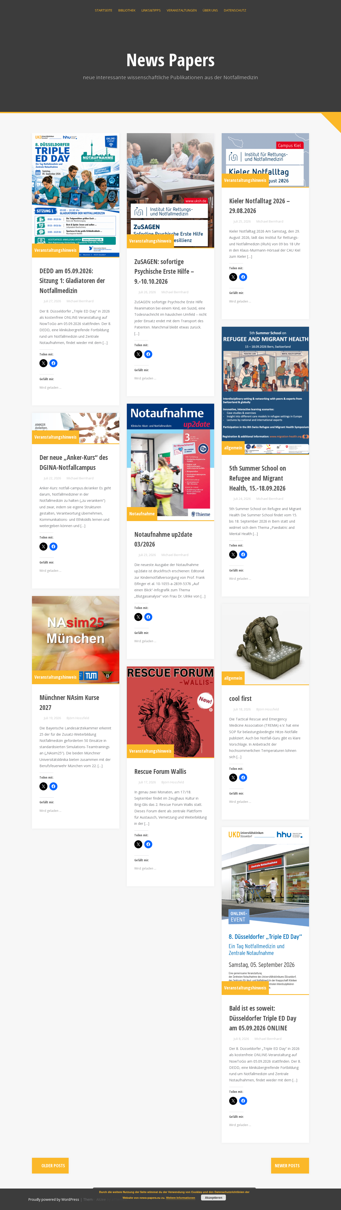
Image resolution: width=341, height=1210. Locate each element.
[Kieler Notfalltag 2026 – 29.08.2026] (265, 160)
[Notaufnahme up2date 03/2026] (170, 462)
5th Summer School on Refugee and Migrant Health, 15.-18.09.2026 (257, 478)
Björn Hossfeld (78, 718)
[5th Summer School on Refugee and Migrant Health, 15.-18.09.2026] (265, 390)
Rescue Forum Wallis (160, 771)
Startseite (103, 10)
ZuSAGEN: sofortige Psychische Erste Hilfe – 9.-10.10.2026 (164, 271)
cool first (240, 698)
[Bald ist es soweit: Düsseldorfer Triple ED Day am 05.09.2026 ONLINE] (265, 910)
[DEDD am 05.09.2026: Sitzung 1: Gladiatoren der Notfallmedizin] (75, 195)
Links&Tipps (151, 10)
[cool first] (265, 644)
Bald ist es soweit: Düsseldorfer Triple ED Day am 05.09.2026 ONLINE (262, 1018)
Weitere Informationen (180, 1198)
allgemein (233, 448)
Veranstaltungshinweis (55, 250)
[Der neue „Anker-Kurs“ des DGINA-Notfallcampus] (75, 428)
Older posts (52, 1166)
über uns (210, 10)
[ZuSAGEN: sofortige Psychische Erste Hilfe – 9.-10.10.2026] (170, 190)
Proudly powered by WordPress (53, 1199)
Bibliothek (127, 10)
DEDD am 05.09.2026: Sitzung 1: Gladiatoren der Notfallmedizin (72, 280)
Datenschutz (235, 10)
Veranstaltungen (182, 10)
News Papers (170, 59)
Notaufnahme (142, 514)
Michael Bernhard (80, 301)
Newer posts (288, 1166)
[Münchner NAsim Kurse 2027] (75, 639)
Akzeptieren (213, 1197)
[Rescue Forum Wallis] (170, 711)
